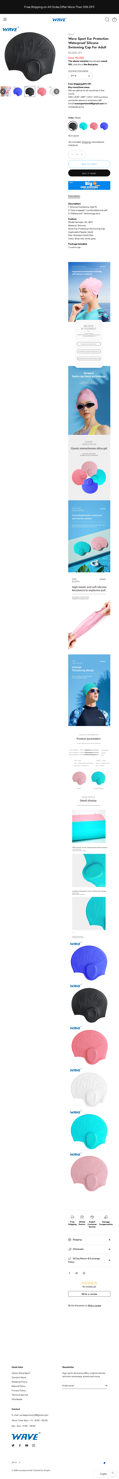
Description (74, 196)
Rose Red (93, 126)
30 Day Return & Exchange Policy (84, 1260)
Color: (74, 117)
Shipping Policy (19, 1381)
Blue (104, 126)
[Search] (107, 20)
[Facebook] (19, 1445)
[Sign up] (105, 1385)
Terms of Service (20, 1394)
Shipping (86, 142)
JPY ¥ (14, 1462)
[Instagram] (33, 1445)
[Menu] (5, 19)
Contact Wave (19, 1377)
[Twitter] (13, 1445)
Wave (71, 34)
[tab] (75, 196)
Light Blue (83, 126)
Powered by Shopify (41, 1470)
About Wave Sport (21, 1373)
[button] (3, 91)
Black (72, 126)
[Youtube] (26, 1445)
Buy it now (89, 173)
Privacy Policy (19, 1390)
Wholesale (78, 1249)
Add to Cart (89, 164)
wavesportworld (25, 1470)
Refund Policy (19, 1386)
